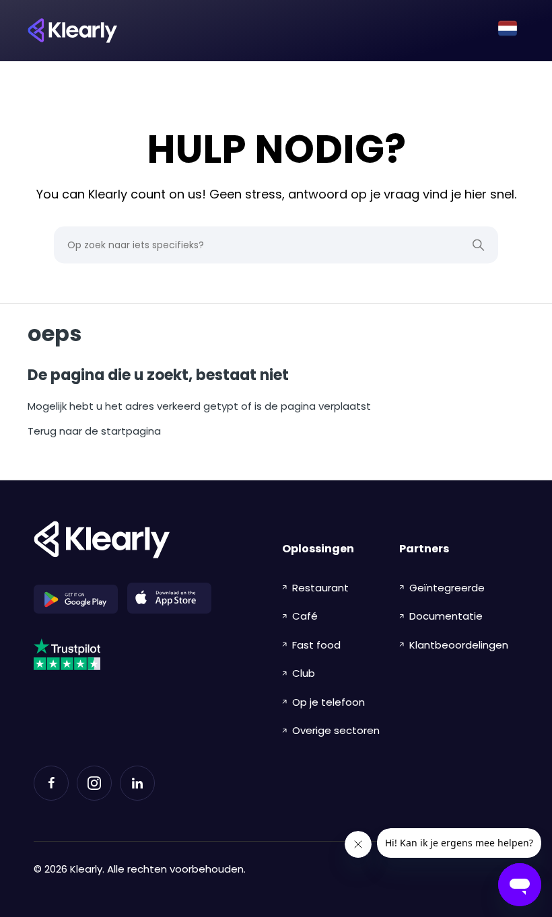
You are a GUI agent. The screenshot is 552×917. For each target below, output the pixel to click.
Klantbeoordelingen (458, 645)
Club (303, 673)
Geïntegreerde (447, 588)
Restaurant (320, 588)
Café (305, 616)
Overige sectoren (336, 730)
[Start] (72, 30)
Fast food (316, 645)
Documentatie (446, 616)
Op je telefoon (328, 702)
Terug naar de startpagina (94, 431)
